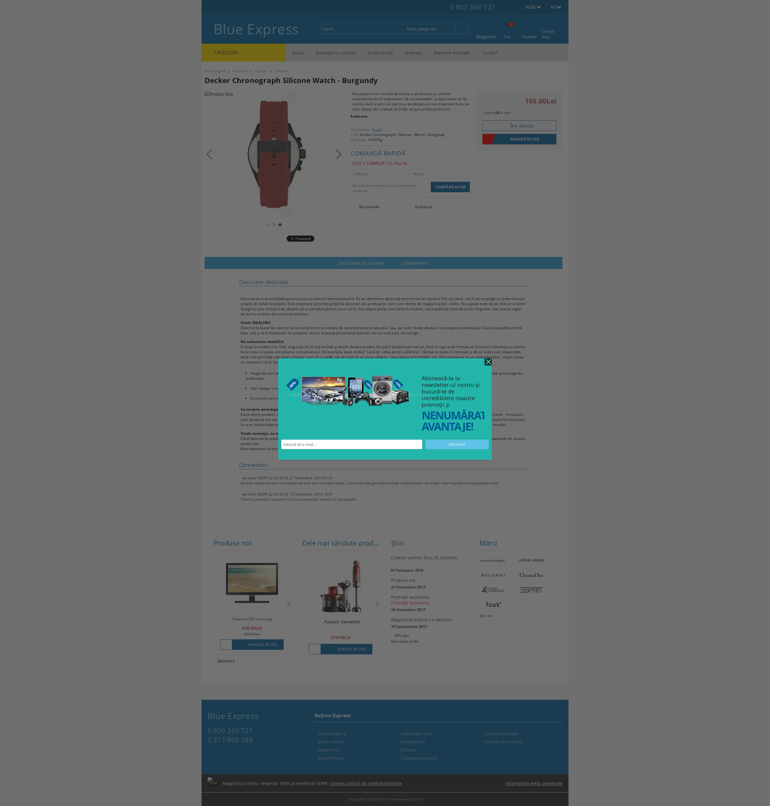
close (488, 362)
